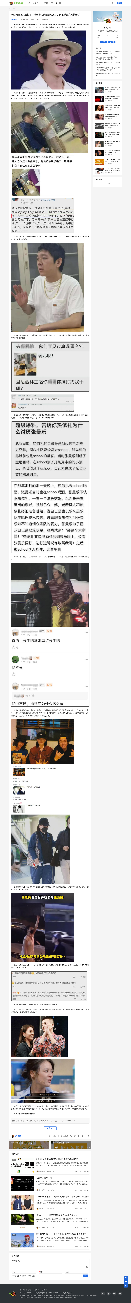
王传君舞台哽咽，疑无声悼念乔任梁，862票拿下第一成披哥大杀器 (112, 98)
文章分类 (36, 3)
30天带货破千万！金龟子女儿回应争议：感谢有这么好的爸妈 (62, 1197)
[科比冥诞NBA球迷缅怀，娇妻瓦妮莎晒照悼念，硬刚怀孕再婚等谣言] (99, 117)
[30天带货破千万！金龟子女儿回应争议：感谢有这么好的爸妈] (22, 1202)
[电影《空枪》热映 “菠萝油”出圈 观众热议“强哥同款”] (99, 135)
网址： (68, 1272)
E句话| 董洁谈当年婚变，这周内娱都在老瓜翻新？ (57, 1159)
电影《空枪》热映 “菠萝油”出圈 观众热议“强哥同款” (112, 134)
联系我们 (22, 1290)
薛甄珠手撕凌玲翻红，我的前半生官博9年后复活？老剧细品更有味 (112, 89)
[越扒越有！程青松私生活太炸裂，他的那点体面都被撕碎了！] (22, 1240)
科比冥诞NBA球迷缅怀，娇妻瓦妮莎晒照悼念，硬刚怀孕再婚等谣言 (112, 116)
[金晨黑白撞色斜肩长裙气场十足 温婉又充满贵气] (99, 108)
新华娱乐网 (14, 19)
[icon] (103, 1293)
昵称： (15, 1272)
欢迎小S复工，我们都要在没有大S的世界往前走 (56, 1215)
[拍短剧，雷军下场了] (22, 1183)
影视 (29, 1290)
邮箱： (41, 1272)
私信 (113, 42)
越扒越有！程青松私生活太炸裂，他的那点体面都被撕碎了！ (62, 1234)
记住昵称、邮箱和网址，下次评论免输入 (25, 1276)
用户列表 (44, 1290)
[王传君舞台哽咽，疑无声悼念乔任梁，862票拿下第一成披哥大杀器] (99, 99)
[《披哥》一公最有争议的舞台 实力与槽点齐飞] (99, 162)
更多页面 (58, 3)
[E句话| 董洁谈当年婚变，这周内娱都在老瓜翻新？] (22, 1165)
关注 (104, 42)
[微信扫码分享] (71, 1136)
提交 (85, 1276)
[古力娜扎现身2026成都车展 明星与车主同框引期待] (99, 171)
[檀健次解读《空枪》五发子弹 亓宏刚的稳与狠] (99, 126)
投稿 (119, 3)
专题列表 (45, 3)
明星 (38, 19)
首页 (29, 3)
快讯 (52, 3)
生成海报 (65, 1136)
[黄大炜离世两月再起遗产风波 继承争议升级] (99, 153)
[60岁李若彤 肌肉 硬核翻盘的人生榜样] (99, 144)
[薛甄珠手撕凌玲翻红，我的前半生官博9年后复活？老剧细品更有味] (99, 90)
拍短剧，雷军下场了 (45, 1178)
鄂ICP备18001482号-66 (49, 1293)
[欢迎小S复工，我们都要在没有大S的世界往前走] (22, 1221)
